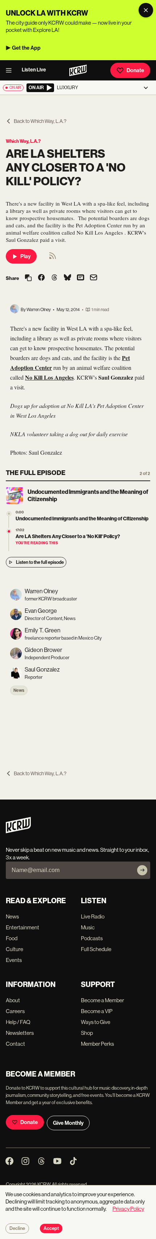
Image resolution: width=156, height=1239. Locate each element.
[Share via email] (93, 278)
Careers (15, 1011)
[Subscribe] (142, 870)
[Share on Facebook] (41, 278)
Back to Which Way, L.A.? (40, 121)
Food (11, 938)
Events (14, 960)
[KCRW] (18, 831)
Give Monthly (68, 1123)
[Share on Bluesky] (67, 278)
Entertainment (22, 927)
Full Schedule (96, 949)
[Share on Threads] (54, 278)
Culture (14, 949)
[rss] (52, 258)
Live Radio (92, 916)
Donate (135, 70)
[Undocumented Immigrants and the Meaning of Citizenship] (9, 514)
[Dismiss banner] (146, 10)
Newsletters (20, 1033)
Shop (87, 1033)
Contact (15, 1044)
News (18, 690)
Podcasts (92, 938)
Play (25, 256)
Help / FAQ (18, 1022)
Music (88, 927)
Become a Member (102, 1000)
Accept (51, 1228)
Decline (17, 1228)
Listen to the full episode (40, 562)
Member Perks (97, 1044)
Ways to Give (95, 1022)
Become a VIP (96, 1011)
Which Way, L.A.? (23, 141)
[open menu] (11, 70)
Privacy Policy (128, 1209)
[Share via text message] (80, 278)
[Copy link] (28, 278)
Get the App (26, 48)
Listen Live (34, 70)
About (13, 1000)
